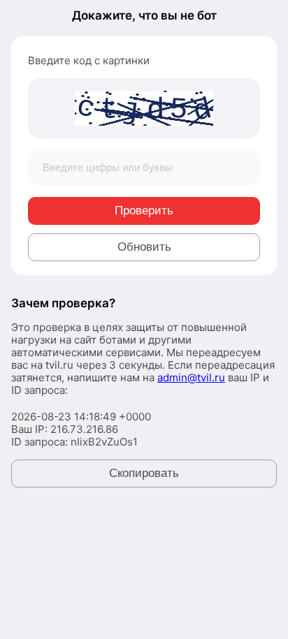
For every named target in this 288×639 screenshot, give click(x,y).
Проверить (144, 210)
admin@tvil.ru (191, 377)
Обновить (144, 247)
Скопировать (144, 473)
